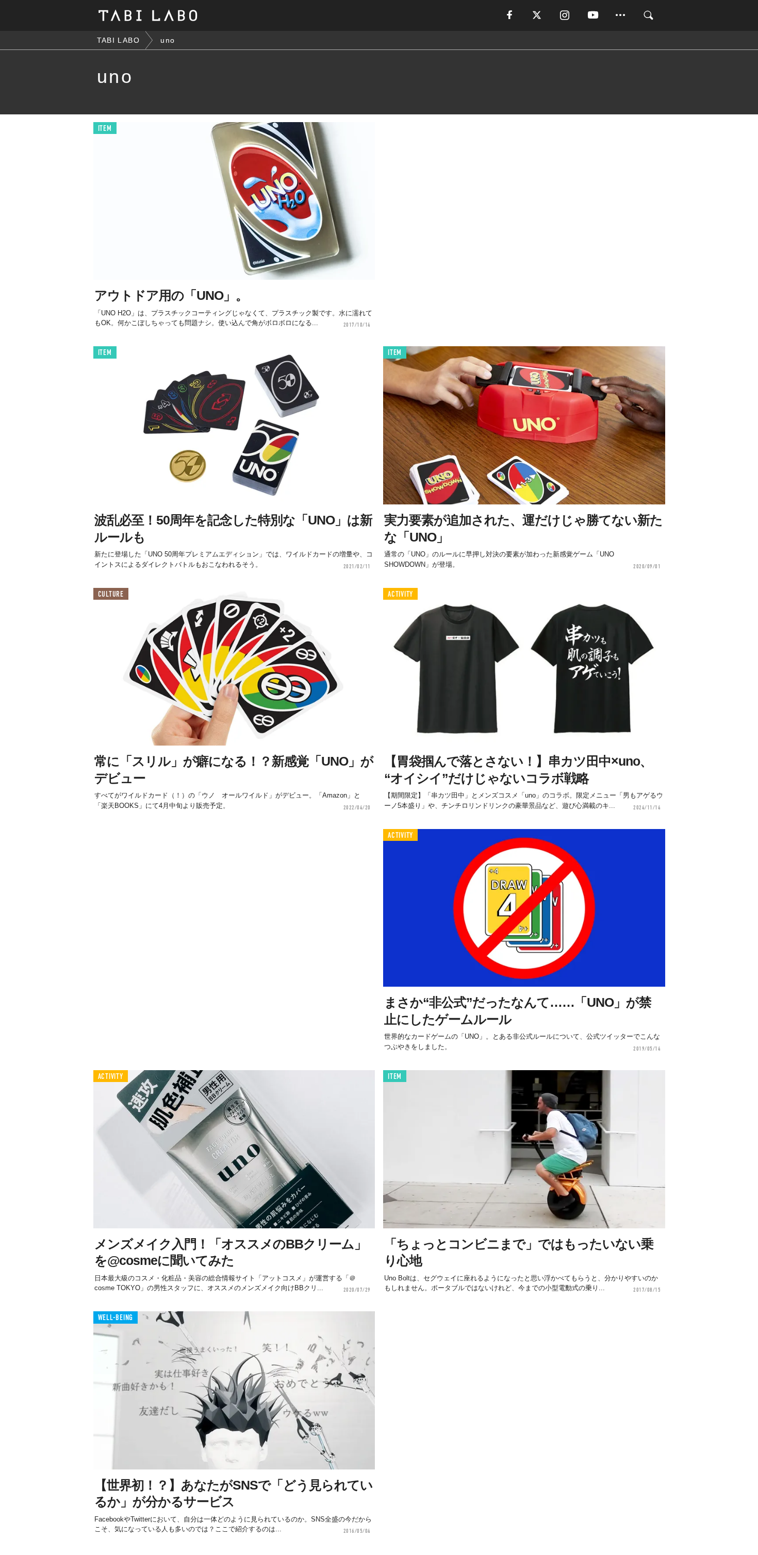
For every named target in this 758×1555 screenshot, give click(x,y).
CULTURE (111, 594)
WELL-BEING (116, 1318)
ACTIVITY (400, 594)
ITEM (105, 128)
